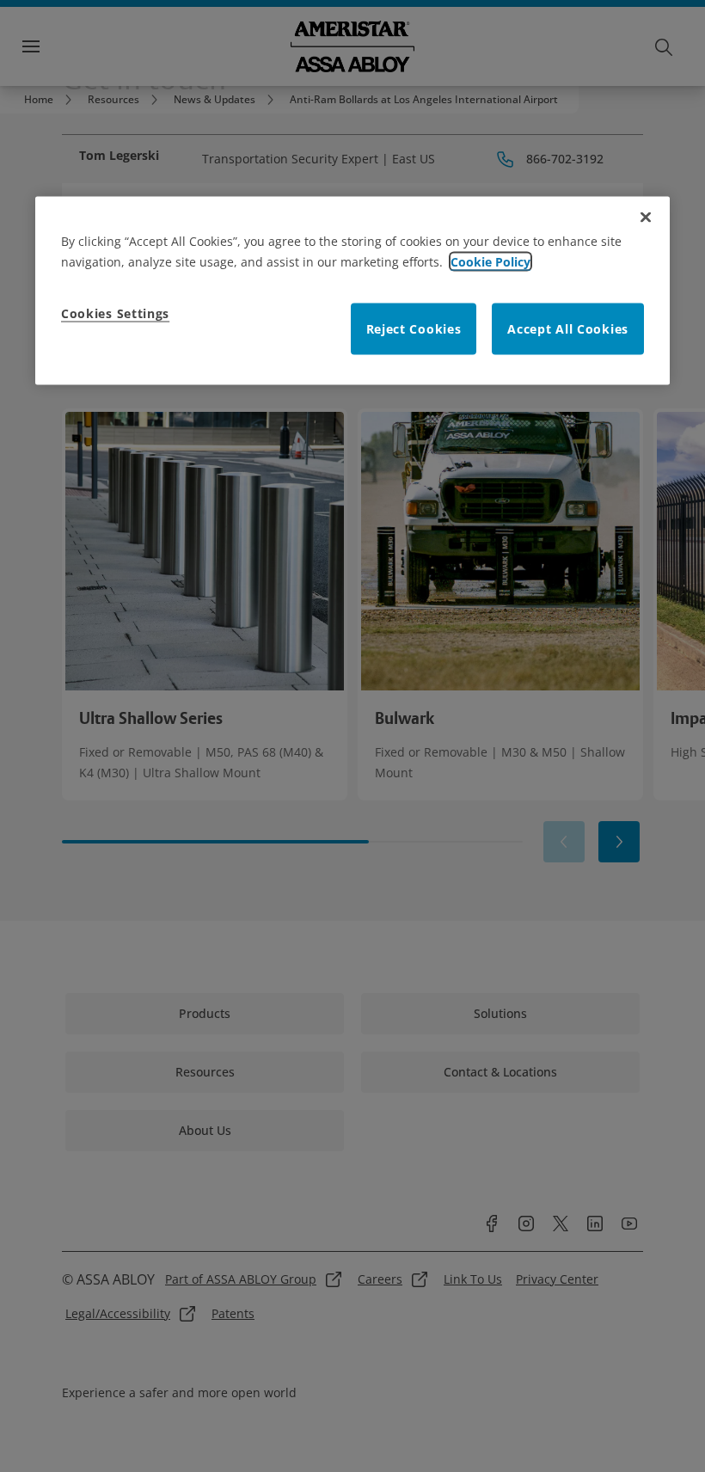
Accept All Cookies (567, 328)
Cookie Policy (490, 261)
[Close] (646, 217)
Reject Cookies (414, 328)
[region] (352, 290)
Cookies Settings (115, 312)
